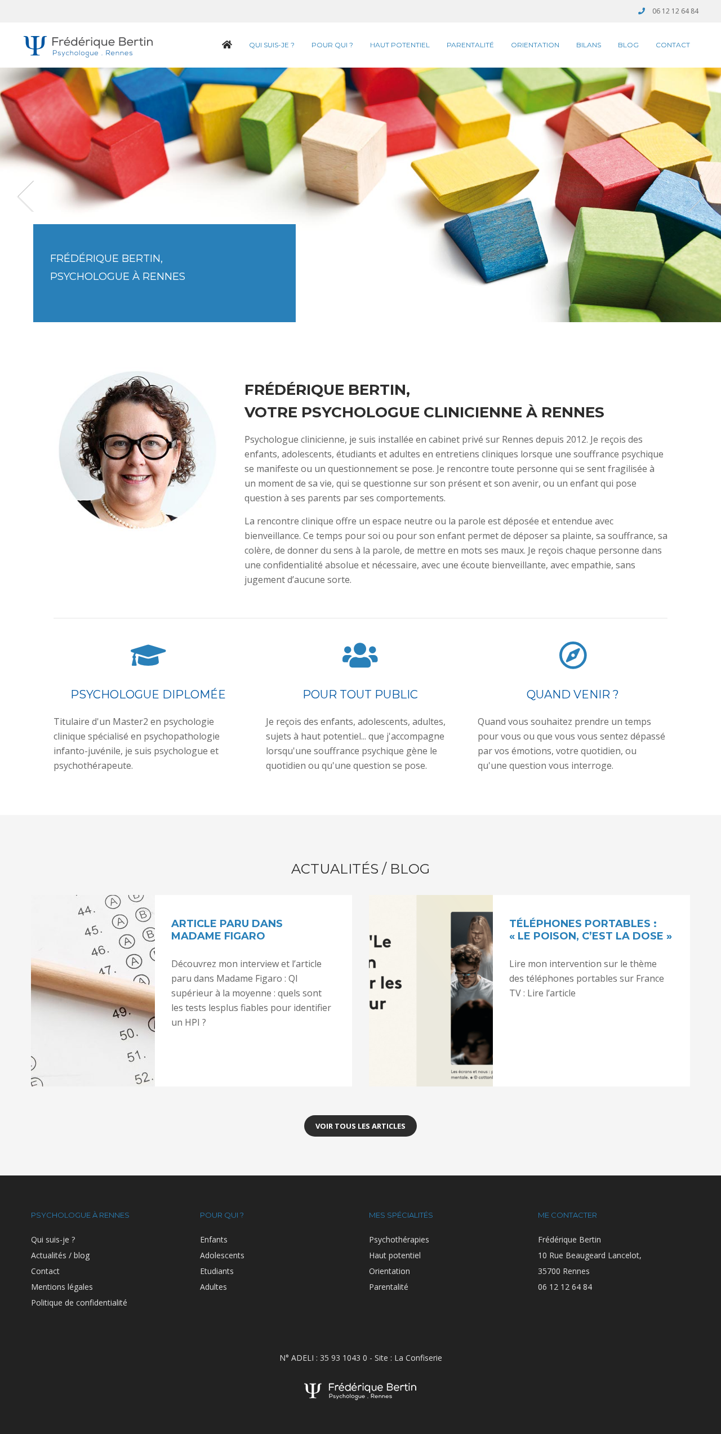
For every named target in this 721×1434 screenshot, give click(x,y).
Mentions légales (62, 1286)
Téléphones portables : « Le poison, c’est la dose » (590, 930)
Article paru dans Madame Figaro (227, 930)
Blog (628, 45)
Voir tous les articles (360, 1126)
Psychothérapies (399, 1239)
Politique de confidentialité (79, 1302)
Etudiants (217, 1271)
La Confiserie (418, 1357)
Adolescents (222, 1255)
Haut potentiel (400, 45)
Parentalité (470, 45)
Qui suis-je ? (272, 45)
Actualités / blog (60, 1255)
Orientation (535, 45)
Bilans (588, 45)
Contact (673, 45)
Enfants (214, 1239)
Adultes (213, 1286)
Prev (26, 196)
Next (694, 196)
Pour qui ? (332, 45)
